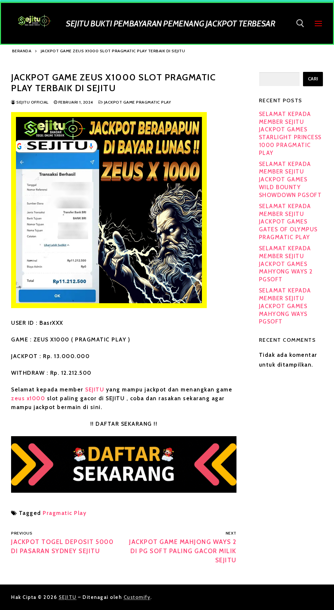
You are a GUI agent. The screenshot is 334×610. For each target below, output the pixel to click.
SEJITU (94, 389)
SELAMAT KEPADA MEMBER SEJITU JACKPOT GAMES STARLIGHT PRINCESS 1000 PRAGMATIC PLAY (290, 133)
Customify (137, 597)
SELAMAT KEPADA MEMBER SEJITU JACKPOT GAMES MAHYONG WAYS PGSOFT (285, 306)
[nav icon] (318, 23)
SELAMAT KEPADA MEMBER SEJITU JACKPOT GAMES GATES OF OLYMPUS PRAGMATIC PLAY (288, 221)
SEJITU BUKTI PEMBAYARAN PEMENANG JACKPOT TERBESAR (170, 23)
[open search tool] (300, 23)
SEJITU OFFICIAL (32, 102)
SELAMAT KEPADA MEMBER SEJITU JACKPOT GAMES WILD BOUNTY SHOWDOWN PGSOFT (290, 179)
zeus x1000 (28, 398)
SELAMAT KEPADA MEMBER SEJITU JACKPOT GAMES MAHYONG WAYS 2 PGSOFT (286, 264)
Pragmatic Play (64, 513)
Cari (313, 79)
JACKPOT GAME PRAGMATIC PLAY (137, 102)
